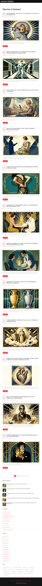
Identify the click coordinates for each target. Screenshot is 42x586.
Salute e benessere (6, 520)
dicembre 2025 (6, 554)
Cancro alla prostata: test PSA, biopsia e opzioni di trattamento (18, 488)
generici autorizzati (21, 571)
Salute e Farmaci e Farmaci (8, 529)
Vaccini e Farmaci (7, 1)
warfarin (32, 569)
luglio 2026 (5, 538)
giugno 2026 (5, 540)
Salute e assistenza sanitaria (8, 516)
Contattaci (29, 580)
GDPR (26, 580)
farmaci (4, 569)
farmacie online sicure (6, 571)
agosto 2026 (5, 536)
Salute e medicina (6, 525)
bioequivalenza (27, 569)
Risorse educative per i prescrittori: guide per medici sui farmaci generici (20, 493)
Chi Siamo (12, 580)
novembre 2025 (6, 556)
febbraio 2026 (6, 549)
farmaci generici (5, 567)
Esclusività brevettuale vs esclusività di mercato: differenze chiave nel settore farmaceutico (21, 503)
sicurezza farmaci (25, 567)
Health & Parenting (6, 527)
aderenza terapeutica (11, 569)
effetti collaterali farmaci (19, 569)
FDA (10, 567)
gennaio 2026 (6, 551)
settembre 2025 (6, 560)
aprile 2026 (5, 545)
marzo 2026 (5, 547)
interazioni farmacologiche (17, 567)
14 (26, 475)
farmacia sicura (14, 571)
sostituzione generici (6, 574)
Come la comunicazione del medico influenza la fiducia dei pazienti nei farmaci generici (23, 498)
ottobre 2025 (5, 558)
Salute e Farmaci (6, 511)
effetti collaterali (32, 567)
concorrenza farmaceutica (29, 571)
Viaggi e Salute (6, 523)
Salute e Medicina (6, 514)
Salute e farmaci (6, 518)
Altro (5, 46)
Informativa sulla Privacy (19, 580)
